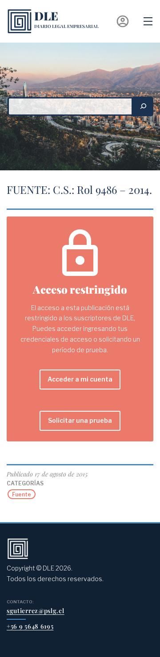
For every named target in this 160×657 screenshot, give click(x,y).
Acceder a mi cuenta (80, 379)
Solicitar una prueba (80, 420)
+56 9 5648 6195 (30, 626)
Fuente (21, 494)
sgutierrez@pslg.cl (35, 610)
